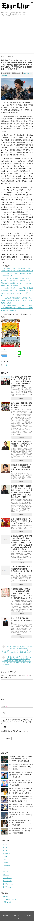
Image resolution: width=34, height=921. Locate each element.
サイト (3, 713)
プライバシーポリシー (10, 899)
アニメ (5, 844)
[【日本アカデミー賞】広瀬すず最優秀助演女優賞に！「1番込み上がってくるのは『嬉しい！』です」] (5, 570)
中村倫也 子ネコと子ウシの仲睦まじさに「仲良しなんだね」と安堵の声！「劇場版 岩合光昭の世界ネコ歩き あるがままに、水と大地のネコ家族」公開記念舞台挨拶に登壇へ (17, 660)
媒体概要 (6, 896)
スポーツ (6, 862)
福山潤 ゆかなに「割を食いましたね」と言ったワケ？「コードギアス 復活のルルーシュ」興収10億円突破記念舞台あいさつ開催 (21, 381)
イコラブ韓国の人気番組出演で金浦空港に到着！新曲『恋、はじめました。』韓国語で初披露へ (20, 831)
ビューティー (7, 878)
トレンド (6, 875)
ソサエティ (6, 865)
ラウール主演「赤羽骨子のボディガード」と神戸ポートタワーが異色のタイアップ (21, 521)
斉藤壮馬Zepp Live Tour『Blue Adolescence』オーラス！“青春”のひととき (20, 815)
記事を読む (21, 398)
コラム (5, 859)
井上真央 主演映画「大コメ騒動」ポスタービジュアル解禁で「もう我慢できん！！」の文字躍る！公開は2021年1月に (17, 308)
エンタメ (27, 73)
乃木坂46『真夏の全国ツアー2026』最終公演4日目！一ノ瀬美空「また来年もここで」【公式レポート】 (21, 799)
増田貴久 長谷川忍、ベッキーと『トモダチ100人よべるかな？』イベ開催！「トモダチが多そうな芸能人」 (20, 791)
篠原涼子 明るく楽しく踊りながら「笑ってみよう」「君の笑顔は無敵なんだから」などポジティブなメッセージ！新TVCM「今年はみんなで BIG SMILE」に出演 (17, 649)
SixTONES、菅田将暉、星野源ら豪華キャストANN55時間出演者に (21, 405)
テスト (5, 868)
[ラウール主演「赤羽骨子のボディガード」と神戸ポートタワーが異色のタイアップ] (5, 522)
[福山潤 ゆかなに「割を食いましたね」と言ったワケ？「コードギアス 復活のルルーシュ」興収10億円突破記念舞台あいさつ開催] (5, 380)
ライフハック (7, 887)
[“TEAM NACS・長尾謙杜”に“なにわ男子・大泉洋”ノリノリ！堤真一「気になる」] (5, 445)
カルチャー (6, 853)
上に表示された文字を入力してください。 (14, 731)
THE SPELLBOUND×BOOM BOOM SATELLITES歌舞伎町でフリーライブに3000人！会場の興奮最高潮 (20, 759)
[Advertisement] (17, 36)
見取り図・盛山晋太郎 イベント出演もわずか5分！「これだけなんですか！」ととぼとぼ (20, 775)
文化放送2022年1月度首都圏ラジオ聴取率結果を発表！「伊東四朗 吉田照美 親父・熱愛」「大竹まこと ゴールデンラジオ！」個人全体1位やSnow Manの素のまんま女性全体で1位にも (21, 542)
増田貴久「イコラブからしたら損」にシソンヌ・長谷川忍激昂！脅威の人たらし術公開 (20, 783)
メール (4, 706)
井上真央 (6, 365)
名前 (3, 699)
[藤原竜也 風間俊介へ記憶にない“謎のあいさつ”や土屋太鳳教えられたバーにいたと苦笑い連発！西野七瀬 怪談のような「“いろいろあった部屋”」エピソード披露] (5, 489)
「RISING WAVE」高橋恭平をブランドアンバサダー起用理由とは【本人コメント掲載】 (21, 767)
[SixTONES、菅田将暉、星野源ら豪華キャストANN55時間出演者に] (5, 406)
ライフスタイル (8, 884)
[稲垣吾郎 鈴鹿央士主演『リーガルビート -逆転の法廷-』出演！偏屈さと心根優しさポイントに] (5, 468)
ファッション (7, 881)
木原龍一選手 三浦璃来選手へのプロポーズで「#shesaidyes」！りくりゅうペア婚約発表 (20, 823)
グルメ (5, 856)
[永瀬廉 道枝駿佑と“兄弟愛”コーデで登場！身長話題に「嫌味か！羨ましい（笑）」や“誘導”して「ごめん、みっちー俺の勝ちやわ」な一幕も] (5, 592)
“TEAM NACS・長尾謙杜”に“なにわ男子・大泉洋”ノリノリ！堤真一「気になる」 (21, 444)
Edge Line (19, 918)
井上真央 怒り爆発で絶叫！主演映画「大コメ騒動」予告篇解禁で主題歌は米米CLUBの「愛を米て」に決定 (16, 300)
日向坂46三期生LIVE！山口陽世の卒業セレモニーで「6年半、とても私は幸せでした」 (21, 807)
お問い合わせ (7, 902)
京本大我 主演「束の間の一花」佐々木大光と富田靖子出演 (21, 620)
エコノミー (6, 847)
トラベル (6, 871)
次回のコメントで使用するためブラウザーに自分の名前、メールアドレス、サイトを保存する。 (16, 721)
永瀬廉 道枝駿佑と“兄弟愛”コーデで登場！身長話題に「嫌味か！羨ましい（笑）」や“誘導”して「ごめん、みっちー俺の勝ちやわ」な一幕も (21, 593)
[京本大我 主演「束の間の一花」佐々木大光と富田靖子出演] (5, 621)
